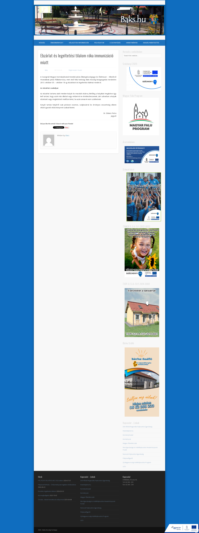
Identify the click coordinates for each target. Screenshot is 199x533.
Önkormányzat (56, 43)
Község (42, 43)
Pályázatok (99, 43)
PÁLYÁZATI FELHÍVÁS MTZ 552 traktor (50, 480)
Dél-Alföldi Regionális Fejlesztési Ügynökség (137, 427)
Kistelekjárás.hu (128, 431)
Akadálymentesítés (151, 43)
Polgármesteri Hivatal (75, 70)
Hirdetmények (132, 43)
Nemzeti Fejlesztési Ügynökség (133, 454)
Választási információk (79, 43)
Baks (46, 70)
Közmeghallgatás (43, 495)
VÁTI (124, 467)
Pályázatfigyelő (128, 458)
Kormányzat (127, 439)
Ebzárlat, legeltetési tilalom (47, 491)
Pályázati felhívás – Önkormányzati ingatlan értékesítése (57, 485)
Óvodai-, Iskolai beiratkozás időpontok (51, 500)
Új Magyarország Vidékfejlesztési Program (137, 462)
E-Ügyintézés (115, 43)
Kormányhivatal (128, 435)
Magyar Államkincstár (130, 443)
